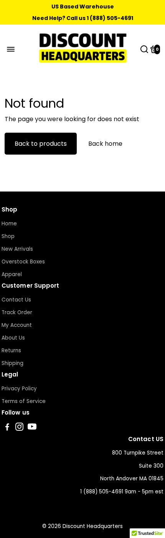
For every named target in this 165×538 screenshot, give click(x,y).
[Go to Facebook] (7, 428)
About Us (13, 337)
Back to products (41, 143)
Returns (11, 350)
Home (9, 223)
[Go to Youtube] (32, 428)
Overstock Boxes (23, 261)
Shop (8, 236)
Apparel (12, 274)
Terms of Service (24, 401)
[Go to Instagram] (19, 428)
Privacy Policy (19, 388)
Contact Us (16, 299)
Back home (105, 143)
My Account (17, 325)
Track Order (17, 312)
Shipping (12, 363)
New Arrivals (17, 249)
